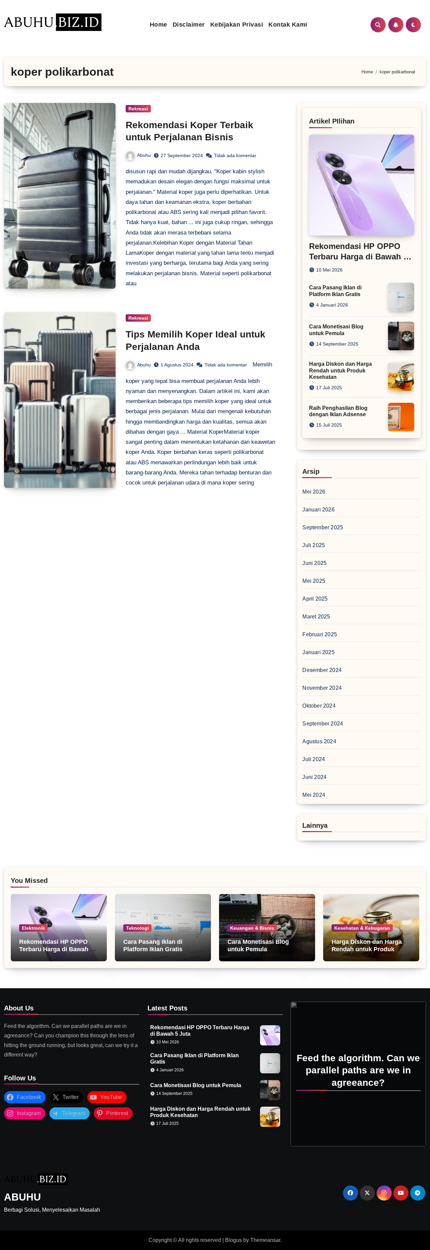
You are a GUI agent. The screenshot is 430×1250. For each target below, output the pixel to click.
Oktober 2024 (318, 706)
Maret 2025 (316, 616)
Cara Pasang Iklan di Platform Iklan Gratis (152, 945)
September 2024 (322, 723)
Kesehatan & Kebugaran (362, 928)
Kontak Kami (287, 24)
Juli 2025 (313, 545)
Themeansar (265, 1240)
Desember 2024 (322, 670)
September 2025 (322, 527)
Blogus (233, 1240)
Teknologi (137, 928)
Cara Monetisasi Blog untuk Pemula (258, 945)
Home (158, 24)
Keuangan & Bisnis (252, 928)
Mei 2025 (313, 581)
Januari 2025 (318, 652)
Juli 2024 (313, 759)
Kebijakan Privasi (236, 24)
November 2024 (322, 688)
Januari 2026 (318, 509)
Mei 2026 (313, 492)
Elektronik (33, 928)
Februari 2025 (319, 634)
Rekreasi (138, 108)
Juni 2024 (314, 777)
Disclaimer (189, 24)
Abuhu (144, 155)
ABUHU (22, 1197)
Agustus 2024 (319, 741)
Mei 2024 (313, 795)
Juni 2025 (314, 563)
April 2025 (315, 599)
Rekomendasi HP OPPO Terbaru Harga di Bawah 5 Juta (358, 257)
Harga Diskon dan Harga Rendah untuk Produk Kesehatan (340, 370)
